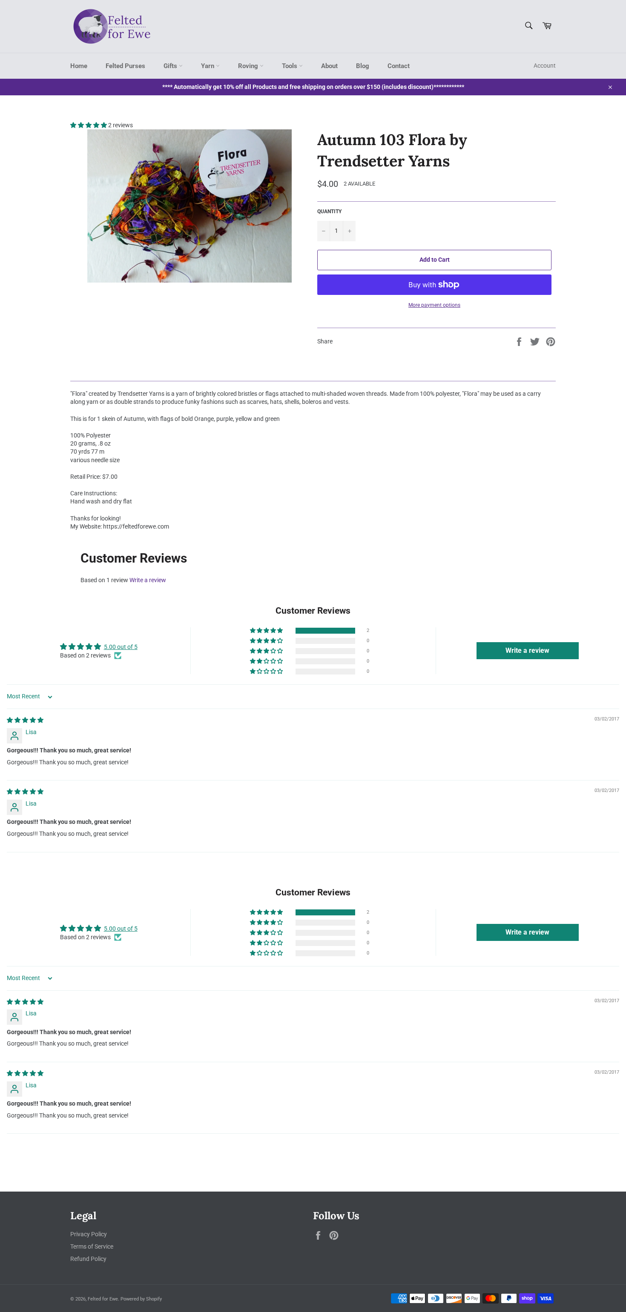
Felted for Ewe (103, 1299)
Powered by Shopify (141, 1299)
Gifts (171, 66)
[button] (89, 125)
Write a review (147, 580)
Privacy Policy (88, 1234)
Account (545, 65)
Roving (249, 66)
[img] (25, 720)
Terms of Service (91, 1246)
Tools (290, 66)
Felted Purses (125, 66)
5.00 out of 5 (121, 646)
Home (78, 66)
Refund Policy (88, 1258)
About (329, 66)
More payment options (434, 305)
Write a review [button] (527, 650)
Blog (362, 66)
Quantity (329, 211)
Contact (399, 66)
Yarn (208, 66)
